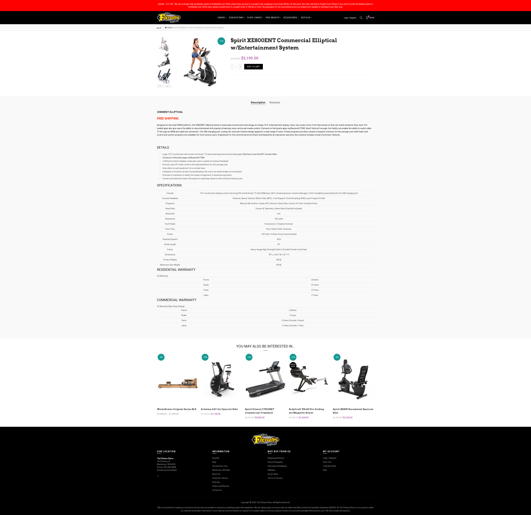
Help (325, 470)
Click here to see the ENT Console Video (260, 154)
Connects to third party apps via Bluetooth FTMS (283, 128)
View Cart (327, 462)
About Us (216, 474)
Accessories (290, 17)
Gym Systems (236, 17)
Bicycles (305, 17)
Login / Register (350, 18)
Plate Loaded (254, 17)
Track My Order (329, 466)
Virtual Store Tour (220, 466)
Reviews (275, 102)
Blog (214, 462)
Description (258, 102)
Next (167, 86)
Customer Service (220, 478)
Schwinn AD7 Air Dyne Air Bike (219, 409)
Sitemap (216, 482)
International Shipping (277, 466)
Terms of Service (275, 478)
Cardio (221, 17)
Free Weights (272, 17)
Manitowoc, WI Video (221, 470)
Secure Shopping (275, 462)
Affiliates (271, 470)
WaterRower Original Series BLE (176, 409)
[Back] (159, 27)
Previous (160, 86)
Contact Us (217, 490)
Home (169, 28)
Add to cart (253, 67)
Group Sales (273, 474)
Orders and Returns (220, 486)
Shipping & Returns (276, 458)
